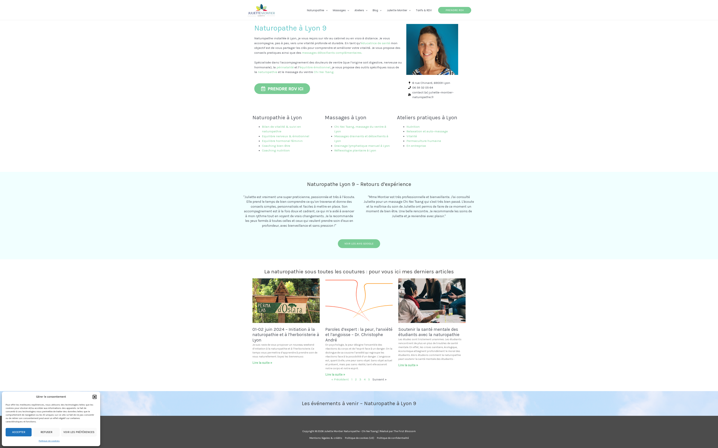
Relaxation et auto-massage (427, 131)
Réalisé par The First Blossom (398, 431)
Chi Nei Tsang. (324, 72)
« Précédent (340, 379)
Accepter (18, 432)
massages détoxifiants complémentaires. (332, 52)
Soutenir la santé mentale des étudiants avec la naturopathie (428, 332)
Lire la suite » (262, 363)
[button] (94, 397)
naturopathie (267, 72)
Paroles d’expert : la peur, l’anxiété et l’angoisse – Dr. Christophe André (358, 335)
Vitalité (411, 136)
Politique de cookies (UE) (359, 438)
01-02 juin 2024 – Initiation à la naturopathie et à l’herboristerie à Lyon (285, 335)
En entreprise (416, 146)
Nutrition (413, 126)
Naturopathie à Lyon (277, 117)
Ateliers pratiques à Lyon (427, 117)
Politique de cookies (49, 441)
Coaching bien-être (276, 146)
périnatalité (285, 67)
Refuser (46, 432)
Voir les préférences (78, 432)
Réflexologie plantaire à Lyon (355, 150)
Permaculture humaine (423, 141)
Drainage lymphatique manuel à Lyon (362, 146)
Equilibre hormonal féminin (282, 141)
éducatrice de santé (375, 43)
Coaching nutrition (276, 150)
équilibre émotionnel (315, 67)
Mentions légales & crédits (325, 438)
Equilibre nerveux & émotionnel (285, 136)
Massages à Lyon (345, 117)
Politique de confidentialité (393, 438)
